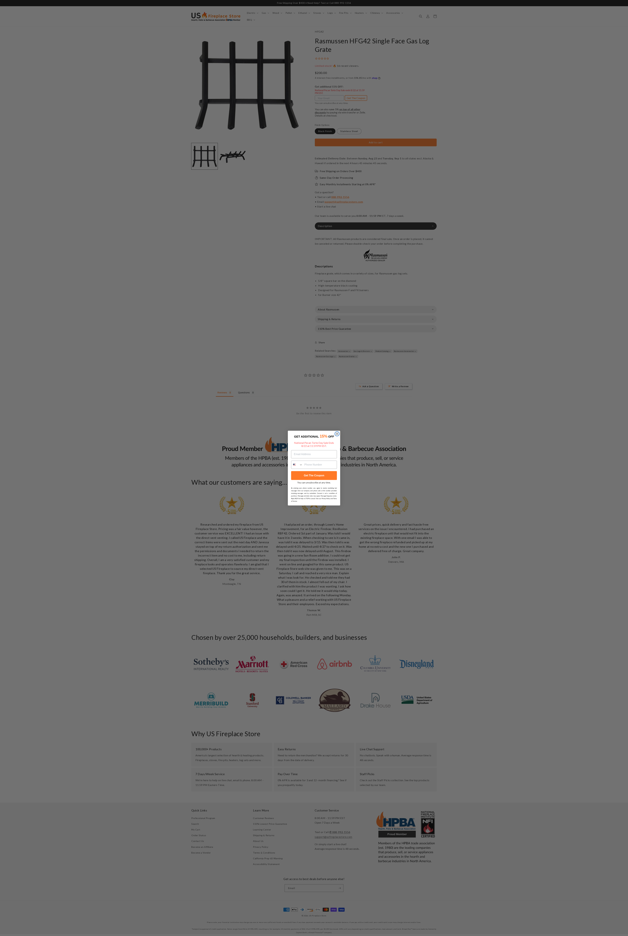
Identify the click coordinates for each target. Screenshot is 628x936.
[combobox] (297, 465)
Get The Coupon (314, 475)
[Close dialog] (337, 434)
